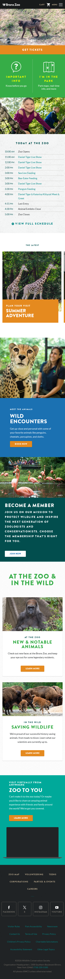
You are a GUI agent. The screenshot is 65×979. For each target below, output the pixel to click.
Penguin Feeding (26, 189)
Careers (32, 889)
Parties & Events (44, 881)
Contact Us (14, 934)
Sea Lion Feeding (26, 173)
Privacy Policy (49, 934)
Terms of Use (31, 934)
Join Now (15, 553)
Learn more (21, 818)
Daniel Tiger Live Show (30, 157)
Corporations (19, 881)
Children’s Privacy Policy (19, 942)
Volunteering (34, 874)
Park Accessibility (33, 926)
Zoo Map (14, 874)
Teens (52, 874)
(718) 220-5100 (40, 967)
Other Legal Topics (46, 949)
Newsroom (52, 926)
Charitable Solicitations (47, 942)
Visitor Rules (14, 926)
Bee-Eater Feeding (27, 178)
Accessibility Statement (21, 949)
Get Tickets (32, 50)
